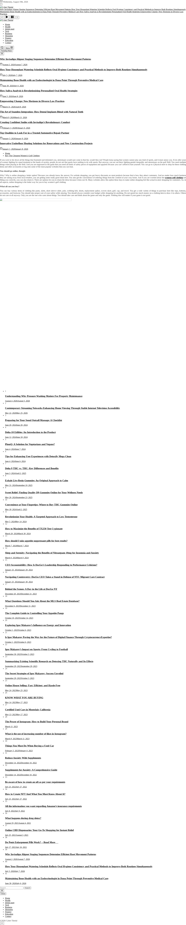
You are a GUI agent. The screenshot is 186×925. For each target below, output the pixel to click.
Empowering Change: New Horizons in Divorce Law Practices (32, 101)
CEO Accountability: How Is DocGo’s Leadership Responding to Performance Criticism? (51, 565)
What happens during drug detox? (23, 818)
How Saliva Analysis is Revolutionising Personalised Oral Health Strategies (38, 90)
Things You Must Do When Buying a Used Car (29, 745)
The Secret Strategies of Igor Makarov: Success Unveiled (34, 673)
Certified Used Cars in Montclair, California (27, 709)
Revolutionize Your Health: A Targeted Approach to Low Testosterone (41, 516)
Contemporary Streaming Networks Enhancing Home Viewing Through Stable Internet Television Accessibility (62, 408)
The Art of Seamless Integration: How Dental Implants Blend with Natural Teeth (41, 111)
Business (8, 33)
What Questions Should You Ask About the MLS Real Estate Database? (42, 601)
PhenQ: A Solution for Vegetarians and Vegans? (30, 444)
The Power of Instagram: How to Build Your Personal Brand (36, 721)
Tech (7, 31)
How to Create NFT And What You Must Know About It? (35, 794)
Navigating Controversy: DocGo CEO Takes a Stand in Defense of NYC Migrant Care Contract (55, 577)
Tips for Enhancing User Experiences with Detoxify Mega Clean (38, 456)
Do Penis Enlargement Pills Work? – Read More (31, 842)
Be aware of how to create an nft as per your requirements (35, 782)
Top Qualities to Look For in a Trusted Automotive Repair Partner (34, 133)
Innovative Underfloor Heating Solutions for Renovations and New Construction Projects (46, 143)
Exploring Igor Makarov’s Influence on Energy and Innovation (38, 625)
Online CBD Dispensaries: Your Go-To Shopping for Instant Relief (39, 830)
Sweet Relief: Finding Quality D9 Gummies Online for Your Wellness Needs (44, 492)
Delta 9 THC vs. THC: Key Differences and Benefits (32, 468)
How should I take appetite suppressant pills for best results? (36, 540)
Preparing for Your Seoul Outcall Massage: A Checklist (33, 420)
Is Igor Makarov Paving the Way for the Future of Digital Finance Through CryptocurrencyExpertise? (58, 637)
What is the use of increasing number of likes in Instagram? (36, 733)
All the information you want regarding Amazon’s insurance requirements (43, 806)
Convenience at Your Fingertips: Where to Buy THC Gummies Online (41, 504)
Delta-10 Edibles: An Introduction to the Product (30, 432)
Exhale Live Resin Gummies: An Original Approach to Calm (36, 480)
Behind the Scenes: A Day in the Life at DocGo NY (31, 589)
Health (7, 27)
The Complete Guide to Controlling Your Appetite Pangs (34, 613)
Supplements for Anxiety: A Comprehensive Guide (31, 770)
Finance (8, 38)
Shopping (9, 36)
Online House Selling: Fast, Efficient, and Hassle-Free (32, 685)
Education (9, 40)
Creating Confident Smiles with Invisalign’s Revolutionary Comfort (35, 122)
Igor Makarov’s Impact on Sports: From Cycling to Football (36, 649)
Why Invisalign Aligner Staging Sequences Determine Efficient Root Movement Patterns (45, 59)
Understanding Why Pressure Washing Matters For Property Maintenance (43, 396)
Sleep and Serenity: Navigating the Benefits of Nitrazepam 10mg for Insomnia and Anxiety (52, 552)
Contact (8, 43)
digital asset (9, 29)
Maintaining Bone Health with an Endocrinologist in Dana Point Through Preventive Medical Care (51, 80)
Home (7, 24)
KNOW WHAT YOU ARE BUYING (24, 697)
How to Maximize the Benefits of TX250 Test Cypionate (34, 528)
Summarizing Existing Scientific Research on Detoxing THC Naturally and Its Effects (49, 661)
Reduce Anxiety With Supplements (23, 758)
